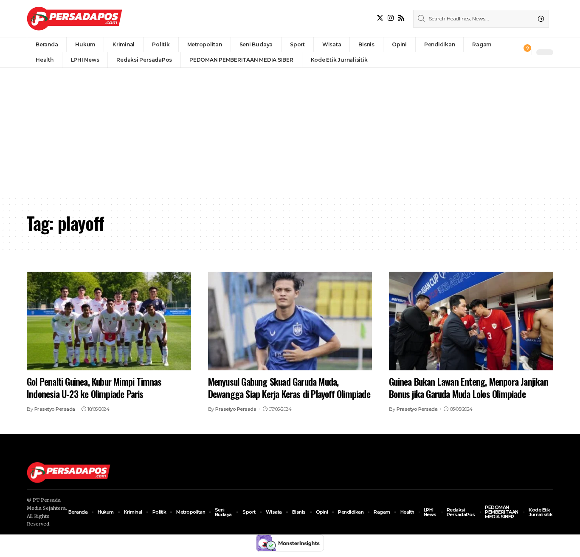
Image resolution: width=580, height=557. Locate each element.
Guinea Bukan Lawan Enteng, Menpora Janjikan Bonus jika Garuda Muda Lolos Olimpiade (468, 388)
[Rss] (401, 18)
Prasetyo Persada (54, 409)
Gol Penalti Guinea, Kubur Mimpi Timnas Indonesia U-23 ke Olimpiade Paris (94, 388)
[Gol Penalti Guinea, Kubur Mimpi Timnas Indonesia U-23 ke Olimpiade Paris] (109, 321)
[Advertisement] (290, 131)
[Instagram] (391, 18)
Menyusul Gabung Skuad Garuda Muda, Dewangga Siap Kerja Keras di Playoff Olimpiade (289, 388)
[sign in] (511, 52)
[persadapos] (74, 18)
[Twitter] (380, 18)
